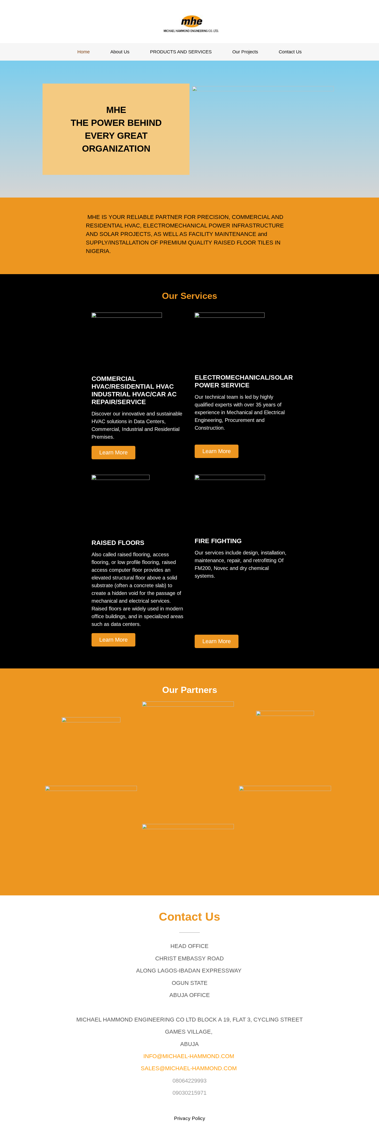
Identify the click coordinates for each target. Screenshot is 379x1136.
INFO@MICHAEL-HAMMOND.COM (188, 1056)
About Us (119, 51)
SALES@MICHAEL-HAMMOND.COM (189, 1068)
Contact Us (290, 51)
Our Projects (245, 51)
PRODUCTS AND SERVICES (181, 51)
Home (83, 51)
